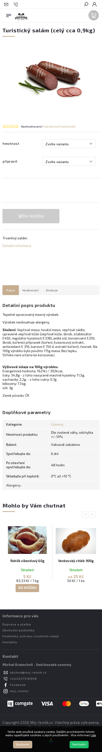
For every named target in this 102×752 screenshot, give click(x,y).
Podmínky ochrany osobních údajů (30, 636)
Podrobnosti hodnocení (59, 126)
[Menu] (8, 14)
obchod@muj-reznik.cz (28, 672)
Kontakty (9, 642)
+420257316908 (23, 678)
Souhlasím (79, 744)
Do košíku (33, 216)
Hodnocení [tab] (31, 290)
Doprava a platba (16, 624)
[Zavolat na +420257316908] (16, 4)
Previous (86, 514)
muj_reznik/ (19, 691)
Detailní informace (16, 246)
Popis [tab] (10, 290)
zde (93, 735)
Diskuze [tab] (52, 290)
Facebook (18, 685)
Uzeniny (57, 424)
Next (93, 514)
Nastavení (22, 744)
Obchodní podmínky (18, 630)
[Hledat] (86, 4)
